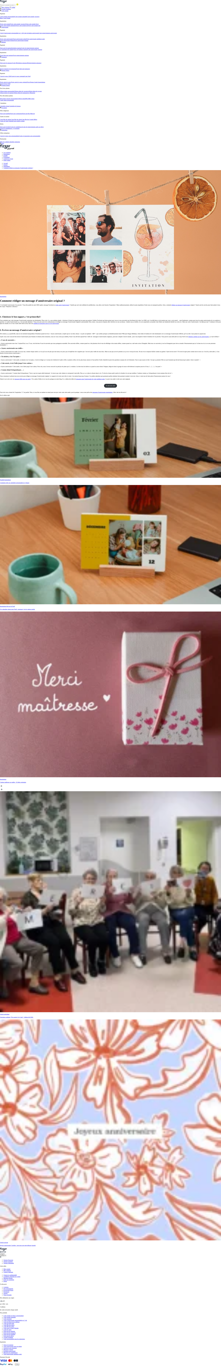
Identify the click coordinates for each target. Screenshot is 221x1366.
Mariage (3, 42)
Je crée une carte (110, 385)
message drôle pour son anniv (23, 379)
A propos (5, 1287)
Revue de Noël (11, 606)
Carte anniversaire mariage (35, 49)
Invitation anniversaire (9, 1351)
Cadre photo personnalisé (7, 100)
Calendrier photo (4, 106)
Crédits (13, 7)
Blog (2, 143)
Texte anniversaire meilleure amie (36, 39)
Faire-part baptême (5, 113)
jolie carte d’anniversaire (62, 305)
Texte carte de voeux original (19, 82)
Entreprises (4, 130)
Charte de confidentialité (10, 1275)
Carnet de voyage (8, 159)
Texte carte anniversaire (6, 39)
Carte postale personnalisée (7, 16)
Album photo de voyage (35, 91)
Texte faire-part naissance (23, 69)
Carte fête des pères (16, 119)
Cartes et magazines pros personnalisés (29, 136)
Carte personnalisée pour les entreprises (14, 1339)
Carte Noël (27, 76)
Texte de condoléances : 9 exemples (10, 128)
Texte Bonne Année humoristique (36, 82)
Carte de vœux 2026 (5, 76)
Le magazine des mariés (6, 49)
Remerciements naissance (34, 63)
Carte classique (7, 1319)
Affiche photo (21, 98)
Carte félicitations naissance (19, 63)
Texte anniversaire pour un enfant (12, 1346)
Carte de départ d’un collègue (11, 1322)
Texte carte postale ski (22, 25)
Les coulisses (7, 152)
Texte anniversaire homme (21, 40)
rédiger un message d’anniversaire (181, 305)
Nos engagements (8, 1288)
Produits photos (5, 85)
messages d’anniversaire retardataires (102, 392)
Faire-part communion (16, 113)
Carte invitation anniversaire (31, 33)
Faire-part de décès (5, 127)
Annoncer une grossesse (10, 1348)
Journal (5, 165)
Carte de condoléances (16, 127)
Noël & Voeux (5, 70)
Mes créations (7, 1270)
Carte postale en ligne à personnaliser (13, 1315)
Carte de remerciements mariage (30, 48)
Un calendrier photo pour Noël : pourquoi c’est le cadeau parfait (17, 609)
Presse (5, 1281)
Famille (5, 155)
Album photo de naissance (21, 93)
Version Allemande (8, 1263)
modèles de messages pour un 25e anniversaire (46, 323)
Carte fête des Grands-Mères (29, 119)
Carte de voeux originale (18, 76)
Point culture (6, 160)
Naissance (4, 57)
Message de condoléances (10, 1352)
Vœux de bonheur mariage (20, 49)
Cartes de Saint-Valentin (6, 121)
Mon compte (6, 1269)
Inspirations (6, 154)
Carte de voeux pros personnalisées (9, 136)
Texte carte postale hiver (32, 24)
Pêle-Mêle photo (29, 98)
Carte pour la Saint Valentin (10, 1328)
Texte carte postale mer (34, 25)
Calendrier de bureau (15, 106)
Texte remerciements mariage (21, 55)
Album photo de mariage (7, 93)
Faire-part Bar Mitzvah (28, 113)
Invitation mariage (16, 48)
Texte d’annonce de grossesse (8, 69)
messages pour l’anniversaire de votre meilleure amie (90, 379)
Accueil (5, 163)
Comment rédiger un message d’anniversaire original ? (18, 168)
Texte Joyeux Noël (5, 84)
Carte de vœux (7, 1329)
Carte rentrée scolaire (19, 121)
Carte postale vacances (33, 16)
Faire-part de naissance (6, 63)
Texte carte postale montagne (8, 25)
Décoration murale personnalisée (9, 98)
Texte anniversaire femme (7, 40)
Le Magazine (31, 93)
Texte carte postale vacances (17, 24)
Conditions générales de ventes (11, 1276)
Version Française (8, 1260)
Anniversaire (4, 27)
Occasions (4, 107)
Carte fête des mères (5, 119)
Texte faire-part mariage (6, 55)
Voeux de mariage (8, 1345)
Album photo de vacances (21, 91)
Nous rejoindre (7, 1295)
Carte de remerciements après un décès (33, 127)
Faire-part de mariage (6, 48)
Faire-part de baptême (9, 1334)
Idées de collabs (4, 142)
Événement (6, 157)
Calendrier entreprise (14, 142)
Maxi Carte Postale (5, 18)
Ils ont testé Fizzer (8, 1290)
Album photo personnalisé (7, 91)
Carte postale (4, 10)
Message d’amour (8, 1349)
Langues (2, 1254)
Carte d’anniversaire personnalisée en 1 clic (12, 33)
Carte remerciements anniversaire (48, 33)
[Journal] (7, 149)
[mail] (5, 1252)
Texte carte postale (5, 24)
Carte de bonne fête (8, 1323)
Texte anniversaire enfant (20, 39)
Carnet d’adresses (8, 1272)
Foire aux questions (8, 1279)
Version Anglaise (8, 1261)
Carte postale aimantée (21, 16)
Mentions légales (8, 1278)
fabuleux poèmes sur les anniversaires (198, 336)
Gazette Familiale (6, 9)
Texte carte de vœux (5, 82)
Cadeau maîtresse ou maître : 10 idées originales (13, 782)
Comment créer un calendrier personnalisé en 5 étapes (14, 483)
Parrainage (6, 1292)
